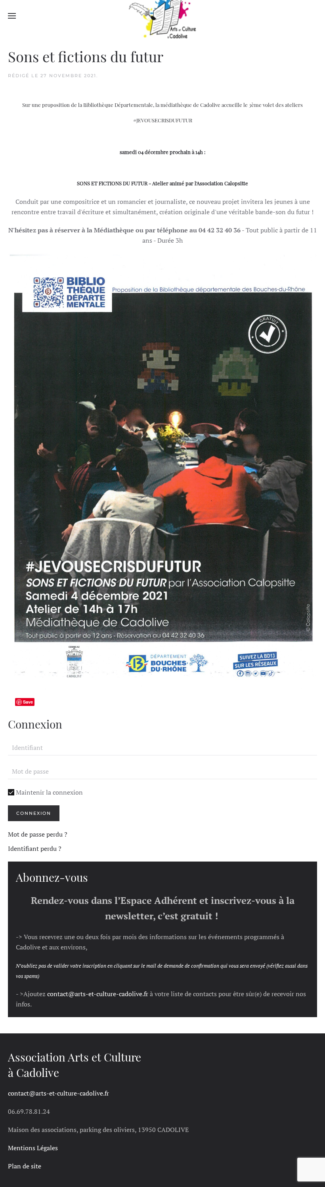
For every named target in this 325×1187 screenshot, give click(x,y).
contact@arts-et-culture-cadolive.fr (97, 993)
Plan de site (24, 1166)
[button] (12, 16)
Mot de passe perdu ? (37, 834)
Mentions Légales (33, 1147)
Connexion (33, 813)
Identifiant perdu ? (34, 848)
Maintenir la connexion (48, 792)
